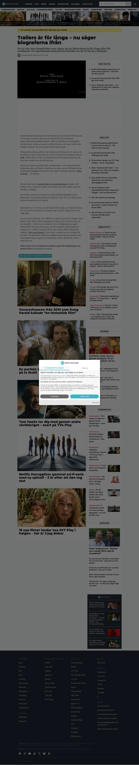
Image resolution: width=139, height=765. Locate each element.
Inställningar (55, 396)
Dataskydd (95, 402)
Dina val (85, 368)
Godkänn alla (84, 396)
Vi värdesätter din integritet (54, 368)
